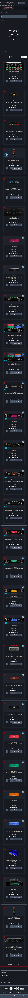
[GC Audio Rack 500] (14, 882)
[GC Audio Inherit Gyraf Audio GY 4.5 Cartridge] (14, 269)
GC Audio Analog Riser (14, 73)
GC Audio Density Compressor (14, 160)
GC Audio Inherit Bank (14, 218)
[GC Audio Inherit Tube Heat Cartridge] (14, 823)
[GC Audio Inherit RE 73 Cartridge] (14, 736)
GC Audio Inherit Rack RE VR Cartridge (14, 597)
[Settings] (25, 8)
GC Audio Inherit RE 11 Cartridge (14, 656)
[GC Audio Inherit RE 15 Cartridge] (14, 678)
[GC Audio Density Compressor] (14, 153)
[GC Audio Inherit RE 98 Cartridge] (14, 765)
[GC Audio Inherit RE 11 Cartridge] (14, 648)
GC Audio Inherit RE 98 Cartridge (14, 772)
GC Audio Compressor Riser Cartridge (14, 131)
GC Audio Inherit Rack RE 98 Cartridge (14, 568)
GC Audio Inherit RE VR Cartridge (14, 802)
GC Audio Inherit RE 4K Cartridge (14, 714)
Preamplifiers (14, 246)
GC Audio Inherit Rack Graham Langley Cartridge (14, 423)
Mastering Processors (14, 71)
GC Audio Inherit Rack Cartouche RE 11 (14, 393)
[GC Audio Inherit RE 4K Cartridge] (14, 707)
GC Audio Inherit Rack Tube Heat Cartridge (14, 628)
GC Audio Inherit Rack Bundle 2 (14, 364)
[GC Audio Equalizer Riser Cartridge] (14, 182)
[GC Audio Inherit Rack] (14, 299)
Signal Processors (14, 100)
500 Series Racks (14, 888)
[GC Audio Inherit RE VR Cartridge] (14, 794)
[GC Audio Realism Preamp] (14, 911)
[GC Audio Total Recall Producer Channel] (14, 940)
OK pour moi (22, 3)
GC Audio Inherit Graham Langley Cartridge (14, 248)
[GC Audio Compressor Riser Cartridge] (14, 124)
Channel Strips (14, 858)
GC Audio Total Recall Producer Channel (14, 948)
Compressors (14, 129)
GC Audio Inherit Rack (14, 306)
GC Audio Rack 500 (14, 889)
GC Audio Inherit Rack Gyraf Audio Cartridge (14, 453)
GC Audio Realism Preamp (14, 918)
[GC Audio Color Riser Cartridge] (14, 94)
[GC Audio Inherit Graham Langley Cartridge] (14, 240)
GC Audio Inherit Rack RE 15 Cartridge (14, 481)
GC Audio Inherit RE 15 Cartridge (14, 685)
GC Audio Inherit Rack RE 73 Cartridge (14, 539)
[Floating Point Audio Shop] (8, 8)
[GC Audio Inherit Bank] (14, 211)
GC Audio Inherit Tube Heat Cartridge (14, 831)
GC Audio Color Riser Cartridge (14, 102)
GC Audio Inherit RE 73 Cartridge (14, 743)
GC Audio (3, 20)
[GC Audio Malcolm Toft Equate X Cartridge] (14, 853)
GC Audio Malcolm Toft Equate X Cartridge (14, 861)
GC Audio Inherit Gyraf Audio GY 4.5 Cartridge (14, 278)
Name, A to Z (4, 57)
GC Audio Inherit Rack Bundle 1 (14, 335)
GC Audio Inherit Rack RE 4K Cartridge (14, 510)
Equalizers (14, 188)
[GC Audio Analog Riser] (14, 65)
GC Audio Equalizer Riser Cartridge (14, 189)
